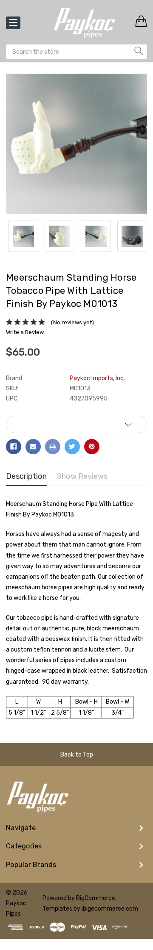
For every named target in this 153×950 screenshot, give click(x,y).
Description (26, 476)
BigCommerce (95, 898)
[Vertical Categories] (13, 23)
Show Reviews (82, 476)
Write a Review (25, 332)
